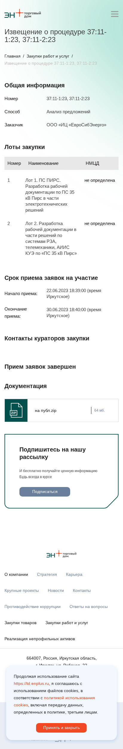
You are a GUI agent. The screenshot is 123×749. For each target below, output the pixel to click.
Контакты (82, 590)
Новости (56, 590)
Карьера (74, 574)
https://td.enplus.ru (31, 683)
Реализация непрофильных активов (39, 638)
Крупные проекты (21, 590)
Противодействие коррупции (32, 606)
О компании (16, 574)
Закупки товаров (20, 622)
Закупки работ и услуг (48, 56)
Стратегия (47, 574)
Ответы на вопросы (89, 606)
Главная (12, 56)
